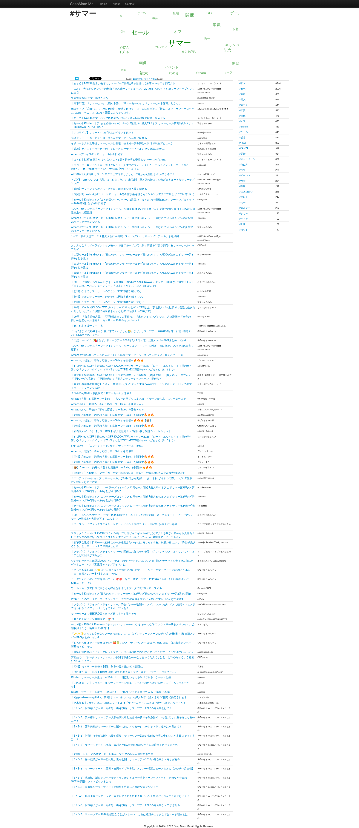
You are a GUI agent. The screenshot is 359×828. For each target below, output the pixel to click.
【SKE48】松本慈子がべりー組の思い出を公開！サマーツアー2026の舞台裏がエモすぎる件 (125, 759)
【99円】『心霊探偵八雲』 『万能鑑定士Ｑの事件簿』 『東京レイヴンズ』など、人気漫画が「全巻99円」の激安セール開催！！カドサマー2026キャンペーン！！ (131, 318)
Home (103, 4)
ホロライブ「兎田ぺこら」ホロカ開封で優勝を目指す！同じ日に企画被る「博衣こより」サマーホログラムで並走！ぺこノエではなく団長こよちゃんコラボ (132, 110)
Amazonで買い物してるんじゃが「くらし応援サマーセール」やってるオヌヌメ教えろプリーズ (127, 355)
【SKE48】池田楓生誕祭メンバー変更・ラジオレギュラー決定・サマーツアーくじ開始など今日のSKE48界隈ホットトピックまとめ (129, 779)
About (116, 4)
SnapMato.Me (81, 3)
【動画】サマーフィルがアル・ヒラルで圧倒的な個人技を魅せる (109, 188)
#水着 (242, 180)
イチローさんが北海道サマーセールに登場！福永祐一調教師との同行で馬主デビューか (122, 143)
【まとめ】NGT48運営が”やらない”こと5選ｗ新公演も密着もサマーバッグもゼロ (119, 159)
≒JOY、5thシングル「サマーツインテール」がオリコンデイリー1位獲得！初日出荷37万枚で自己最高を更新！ (132, 347)
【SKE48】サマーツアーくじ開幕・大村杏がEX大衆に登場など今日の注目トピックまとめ (124, 745)
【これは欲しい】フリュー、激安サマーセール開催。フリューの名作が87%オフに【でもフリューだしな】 (131, 684)
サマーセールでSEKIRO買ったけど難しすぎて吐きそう (103, 613)
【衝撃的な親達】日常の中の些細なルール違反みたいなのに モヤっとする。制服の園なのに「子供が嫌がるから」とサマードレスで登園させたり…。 (133, 544)
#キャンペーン (247, 159)
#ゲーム (243, 132)
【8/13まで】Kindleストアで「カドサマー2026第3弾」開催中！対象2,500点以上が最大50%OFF (128, 473)
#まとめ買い (246, 191)
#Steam (243, 126)
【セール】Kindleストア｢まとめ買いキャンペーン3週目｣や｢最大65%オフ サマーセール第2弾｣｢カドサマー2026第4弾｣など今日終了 (132, 125)
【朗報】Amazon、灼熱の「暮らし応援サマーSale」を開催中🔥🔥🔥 (112, 415)
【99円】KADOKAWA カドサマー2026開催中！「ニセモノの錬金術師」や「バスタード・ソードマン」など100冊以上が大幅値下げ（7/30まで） (132, 516)
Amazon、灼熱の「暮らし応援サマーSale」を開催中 (102, 451)
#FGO (242, 142)
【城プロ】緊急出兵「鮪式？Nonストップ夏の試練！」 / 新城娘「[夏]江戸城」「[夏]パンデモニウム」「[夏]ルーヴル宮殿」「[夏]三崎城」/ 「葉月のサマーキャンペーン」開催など (131, 376)
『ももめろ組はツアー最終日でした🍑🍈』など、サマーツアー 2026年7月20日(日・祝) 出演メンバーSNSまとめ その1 (131, 644)
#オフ (242, 121)
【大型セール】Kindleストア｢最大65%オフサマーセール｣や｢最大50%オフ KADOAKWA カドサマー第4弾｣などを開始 (132, 256)
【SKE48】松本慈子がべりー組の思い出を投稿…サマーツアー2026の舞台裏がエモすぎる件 (125, 805)
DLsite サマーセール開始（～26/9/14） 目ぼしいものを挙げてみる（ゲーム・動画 (121, 677)
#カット (243, 229)
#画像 (242, 115)
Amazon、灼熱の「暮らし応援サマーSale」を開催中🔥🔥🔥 (107, 360)
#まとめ (243, 213)
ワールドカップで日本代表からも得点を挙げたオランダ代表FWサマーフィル (116, 588)
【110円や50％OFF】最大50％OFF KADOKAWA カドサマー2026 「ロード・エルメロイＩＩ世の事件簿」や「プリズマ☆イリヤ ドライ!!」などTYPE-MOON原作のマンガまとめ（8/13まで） (131, 367)
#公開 (242, 224)
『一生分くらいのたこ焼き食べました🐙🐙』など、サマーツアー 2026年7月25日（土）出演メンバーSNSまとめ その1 (131, 580)
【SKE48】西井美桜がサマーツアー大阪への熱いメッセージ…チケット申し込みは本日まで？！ (127, 726)
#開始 (242, 153)
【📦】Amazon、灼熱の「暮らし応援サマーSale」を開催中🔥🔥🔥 (111, 467)
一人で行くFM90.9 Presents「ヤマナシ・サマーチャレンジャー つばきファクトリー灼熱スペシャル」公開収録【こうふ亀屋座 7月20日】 (132, 626)
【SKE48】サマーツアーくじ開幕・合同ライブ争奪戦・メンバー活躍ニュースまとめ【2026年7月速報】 (132, 768)
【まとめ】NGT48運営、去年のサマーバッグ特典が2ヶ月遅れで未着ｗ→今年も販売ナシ (123, 83)
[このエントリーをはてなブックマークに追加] (77, 78)
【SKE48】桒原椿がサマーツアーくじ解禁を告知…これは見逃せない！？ (114, 787)
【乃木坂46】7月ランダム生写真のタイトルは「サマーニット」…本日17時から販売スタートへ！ (128, 702)
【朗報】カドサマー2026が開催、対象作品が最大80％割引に (107, 666)
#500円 (243, 197)
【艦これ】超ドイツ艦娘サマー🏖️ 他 (92, 619)
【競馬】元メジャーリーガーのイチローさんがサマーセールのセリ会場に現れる (118, 148)
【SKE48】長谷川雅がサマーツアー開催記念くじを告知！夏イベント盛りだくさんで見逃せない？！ (130, 796)
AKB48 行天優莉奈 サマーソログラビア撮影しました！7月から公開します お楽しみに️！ (123, 174)
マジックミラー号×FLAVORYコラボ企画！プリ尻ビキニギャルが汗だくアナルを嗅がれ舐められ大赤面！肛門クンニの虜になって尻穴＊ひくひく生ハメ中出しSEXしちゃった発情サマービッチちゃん (133, 535)
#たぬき (243, 164)
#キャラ (243, 218)
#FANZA (243, 148)
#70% (242, 170)
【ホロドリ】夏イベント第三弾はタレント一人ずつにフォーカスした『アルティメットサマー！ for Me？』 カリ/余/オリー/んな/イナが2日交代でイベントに (129, 166)
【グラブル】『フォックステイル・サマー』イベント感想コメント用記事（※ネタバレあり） (125, 524)
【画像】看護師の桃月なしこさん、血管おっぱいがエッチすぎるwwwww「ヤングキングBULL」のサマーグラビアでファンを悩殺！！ (132, 386)
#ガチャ (243, 105)
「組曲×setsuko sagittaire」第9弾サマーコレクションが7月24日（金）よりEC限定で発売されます (129, 697)
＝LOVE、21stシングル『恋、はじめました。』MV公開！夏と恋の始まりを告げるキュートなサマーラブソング (132, 181)
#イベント (244, 175)
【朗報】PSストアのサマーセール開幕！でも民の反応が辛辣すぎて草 (112, 754)
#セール (243, 88)
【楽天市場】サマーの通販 (144, 78)
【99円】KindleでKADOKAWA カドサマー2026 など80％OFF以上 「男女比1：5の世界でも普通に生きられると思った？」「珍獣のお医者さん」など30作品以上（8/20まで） (133, 309)
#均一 (242, 202)
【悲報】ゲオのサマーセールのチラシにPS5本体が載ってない (107, 291)
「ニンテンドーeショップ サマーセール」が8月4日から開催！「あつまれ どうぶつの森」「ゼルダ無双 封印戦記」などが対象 (131, 480)
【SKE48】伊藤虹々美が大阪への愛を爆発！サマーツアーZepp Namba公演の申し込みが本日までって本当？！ (133, 737)
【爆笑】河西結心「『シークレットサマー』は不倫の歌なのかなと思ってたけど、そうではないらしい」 (132, 652)
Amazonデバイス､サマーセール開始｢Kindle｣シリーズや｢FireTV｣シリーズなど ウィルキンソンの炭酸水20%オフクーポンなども (132, 219)
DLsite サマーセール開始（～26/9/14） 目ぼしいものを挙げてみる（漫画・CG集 (120, 692)
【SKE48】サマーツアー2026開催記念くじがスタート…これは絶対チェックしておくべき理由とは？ (130, 814)
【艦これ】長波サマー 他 (86, 325)
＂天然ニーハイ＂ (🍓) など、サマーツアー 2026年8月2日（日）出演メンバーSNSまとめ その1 (128, 340)
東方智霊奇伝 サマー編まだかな (89, 98)
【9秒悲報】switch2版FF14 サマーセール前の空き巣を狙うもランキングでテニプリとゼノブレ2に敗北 (132, 194)
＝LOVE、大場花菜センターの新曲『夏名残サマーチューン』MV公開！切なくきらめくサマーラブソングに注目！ (133, 90)
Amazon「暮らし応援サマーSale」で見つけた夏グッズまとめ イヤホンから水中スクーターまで (128, 398)
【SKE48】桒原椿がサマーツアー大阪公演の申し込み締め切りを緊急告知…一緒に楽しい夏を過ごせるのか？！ (133, 719)
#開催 (242, 94)
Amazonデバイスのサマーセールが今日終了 (97, 154)
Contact (129, 4)
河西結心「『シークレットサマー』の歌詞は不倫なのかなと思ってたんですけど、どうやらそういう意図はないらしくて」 (132, 659)
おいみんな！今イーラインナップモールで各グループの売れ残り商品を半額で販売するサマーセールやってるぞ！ (132, 247)
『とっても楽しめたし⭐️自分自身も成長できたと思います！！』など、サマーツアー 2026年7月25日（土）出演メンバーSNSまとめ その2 (130, 571)
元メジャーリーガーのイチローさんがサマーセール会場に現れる (109, 138)
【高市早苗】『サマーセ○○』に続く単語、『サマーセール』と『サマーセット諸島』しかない (126, 103)
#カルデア (244, 208)
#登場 (242, 186)
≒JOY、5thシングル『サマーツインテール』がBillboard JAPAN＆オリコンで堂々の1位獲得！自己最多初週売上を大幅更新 (133, 210)
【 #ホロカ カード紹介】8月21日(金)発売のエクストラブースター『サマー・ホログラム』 (124, 672)
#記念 (242, 137)
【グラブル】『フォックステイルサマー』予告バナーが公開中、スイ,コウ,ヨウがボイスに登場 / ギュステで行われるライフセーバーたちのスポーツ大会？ (133, 606)
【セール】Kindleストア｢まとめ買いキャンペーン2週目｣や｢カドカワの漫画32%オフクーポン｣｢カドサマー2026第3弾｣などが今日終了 (132, 201)
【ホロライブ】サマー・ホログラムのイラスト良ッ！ (102, 132)
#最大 (242, 99)
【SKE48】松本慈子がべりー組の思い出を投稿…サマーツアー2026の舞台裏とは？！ (121, 708)
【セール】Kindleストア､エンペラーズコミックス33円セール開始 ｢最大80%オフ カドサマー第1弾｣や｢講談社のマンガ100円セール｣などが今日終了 (133, 489)
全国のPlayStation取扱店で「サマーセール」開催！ (101, 393)
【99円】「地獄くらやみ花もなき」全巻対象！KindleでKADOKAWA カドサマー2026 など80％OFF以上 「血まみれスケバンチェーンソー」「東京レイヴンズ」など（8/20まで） (132, 283)
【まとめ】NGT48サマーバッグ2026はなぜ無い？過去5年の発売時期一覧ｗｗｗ (118, 118)
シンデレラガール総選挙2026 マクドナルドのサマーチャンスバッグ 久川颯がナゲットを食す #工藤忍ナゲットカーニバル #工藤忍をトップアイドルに (132, 562)
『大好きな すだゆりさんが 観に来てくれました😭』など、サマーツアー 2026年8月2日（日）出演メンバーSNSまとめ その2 (132, 333)
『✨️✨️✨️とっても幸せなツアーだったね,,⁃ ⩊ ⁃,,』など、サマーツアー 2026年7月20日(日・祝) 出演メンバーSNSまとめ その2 (133, 635)
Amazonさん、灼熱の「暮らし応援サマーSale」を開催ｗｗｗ (107, 404)
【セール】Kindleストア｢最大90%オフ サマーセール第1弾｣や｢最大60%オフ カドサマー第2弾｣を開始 (131, 593)
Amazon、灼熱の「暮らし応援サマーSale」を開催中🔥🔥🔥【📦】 (111, 420)
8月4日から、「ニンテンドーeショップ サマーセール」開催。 (107, 445)
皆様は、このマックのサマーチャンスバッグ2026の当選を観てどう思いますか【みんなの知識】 (127, 599)
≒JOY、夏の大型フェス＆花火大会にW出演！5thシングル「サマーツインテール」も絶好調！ (126, 236)
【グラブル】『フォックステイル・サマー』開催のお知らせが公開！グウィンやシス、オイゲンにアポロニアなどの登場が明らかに (132, 553)
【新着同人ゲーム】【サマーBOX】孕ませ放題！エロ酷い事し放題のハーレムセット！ (122, 431)
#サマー (243, 83)
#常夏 (242, 110)
